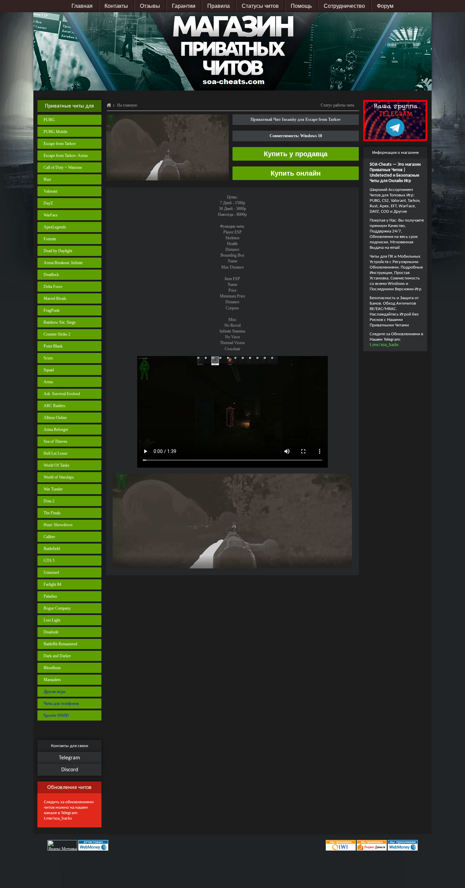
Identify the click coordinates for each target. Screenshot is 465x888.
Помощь (301, 6)
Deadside (51, 632)
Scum (48, 358)
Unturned (51, 572)
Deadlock (51, 274)
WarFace (51, 215)
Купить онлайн (296, 173)
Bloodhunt (52, 667)
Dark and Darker (57, 655)
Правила (218, 6)
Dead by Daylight (58, 250)
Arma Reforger (56, 429)
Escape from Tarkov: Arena (65, 155)
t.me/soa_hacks (58, 818)
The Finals (52, 513)
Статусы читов (260, 6)
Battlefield (52, 548)
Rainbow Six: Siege (60, 322)
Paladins (50, 596)
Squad (49, 370)
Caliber (49, 536)
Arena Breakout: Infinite (63, 262)
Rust (47, 179)
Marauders (52, 679)
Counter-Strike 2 (57, 334)
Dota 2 (49, 501)
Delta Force (53, 286)
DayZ (48, 203)
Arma (48, 382)
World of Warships (59, 477)
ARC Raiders (54, 405)
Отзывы (150, 6)
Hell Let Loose (55, 453)
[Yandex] (372, 845)
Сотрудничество (344, 6)
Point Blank (53, 346)
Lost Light (52, 620)
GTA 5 (49, 560)
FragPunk (52, 310)
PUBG (49, 119)
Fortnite (50, 239)
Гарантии (183, 6)
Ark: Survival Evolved (62, 393)
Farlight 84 (52, 584)
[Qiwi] (340, 845)
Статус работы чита (337, 105)
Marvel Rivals (55, 298)
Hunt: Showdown (58, 524)
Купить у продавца (295, 154)
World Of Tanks (56, 465)
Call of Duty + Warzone (63, 167)
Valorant (50, 191)
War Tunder (53, 489)
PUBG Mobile (55, 131)
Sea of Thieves (55, 441)
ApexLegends (55, 227)
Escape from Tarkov (60, 143)
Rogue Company (57, 608)
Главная (82, 6)
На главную (127, 105)
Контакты (116, 6)
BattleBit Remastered (60, 644)
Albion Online (55, 417)
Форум (385, 6)
